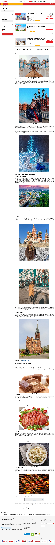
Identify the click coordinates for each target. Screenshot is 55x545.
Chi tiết (49, 18)
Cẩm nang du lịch (36, 1)
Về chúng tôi (5, 3)
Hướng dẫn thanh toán (27, 522)
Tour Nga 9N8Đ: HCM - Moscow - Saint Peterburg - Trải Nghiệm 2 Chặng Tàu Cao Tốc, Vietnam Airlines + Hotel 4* (36, 26)
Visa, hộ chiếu (34, 523)
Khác (29, 3)
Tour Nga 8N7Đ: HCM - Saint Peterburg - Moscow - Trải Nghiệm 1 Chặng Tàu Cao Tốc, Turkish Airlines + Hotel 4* (36, 15)
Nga (5, 5)
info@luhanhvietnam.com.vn (47, 519)
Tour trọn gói (34, 519)
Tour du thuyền (34, 524)
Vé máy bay (34, 522)
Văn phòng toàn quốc (27, 527)
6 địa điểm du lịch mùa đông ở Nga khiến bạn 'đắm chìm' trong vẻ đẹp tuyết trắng (13, 514)
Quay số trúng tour (26, 524)
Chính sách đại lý (43, 1)
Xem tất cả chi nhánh (6, 527)
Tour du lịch (2, 5)
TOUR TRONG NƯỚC (12, 3)
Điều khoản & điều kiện (27, 523)
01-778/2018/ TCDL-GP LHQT (18, 529)
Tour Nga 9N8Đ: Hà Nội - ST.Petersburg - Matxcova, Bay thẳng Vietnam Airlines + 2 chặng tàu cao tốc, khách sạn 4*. (36, 39)
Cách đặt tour (25, 3)
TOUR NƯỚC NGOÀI (19, 3)
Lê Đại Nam (10, 519)
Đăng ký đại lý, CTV (26, 528)
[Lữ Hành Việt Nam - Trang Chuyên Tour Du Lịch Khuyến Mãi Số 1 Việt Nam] (4, 1)
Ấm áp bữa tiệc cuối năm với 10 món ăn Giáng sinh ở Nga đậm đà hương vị (39, 514)
